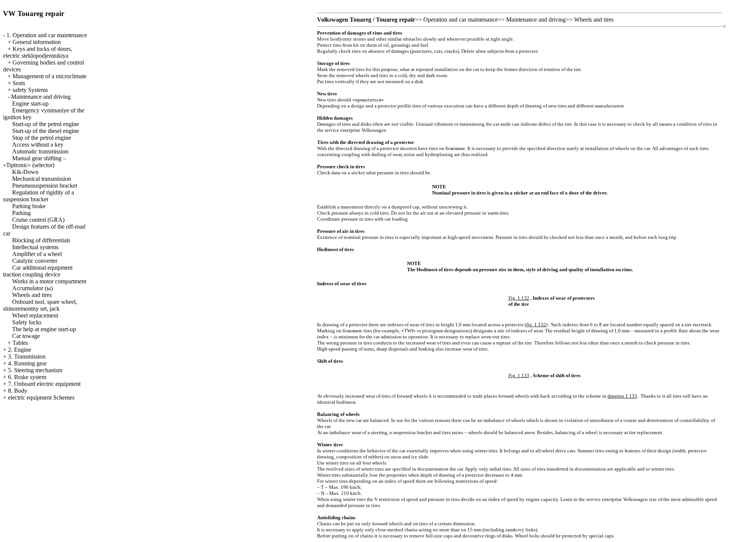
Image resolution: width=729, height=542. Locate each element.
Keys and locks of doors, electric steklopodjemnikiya (37, 52)
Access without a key (37, 144)
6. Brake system (27, 377)
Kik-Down (25, 172)
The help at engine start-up (44, 329)
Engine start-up (30, 103)
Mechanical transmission (41, 178)
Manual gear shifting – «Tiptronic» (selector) (34, 161)
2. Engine (19, 349)
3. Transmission (27, 356)
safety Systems (30, 90)
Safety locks (26, 322)
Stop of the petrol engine (41, 137)
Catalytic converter (34, 261)
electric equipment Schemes (41, 397)
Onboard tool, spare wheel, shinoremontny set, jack (40, 305)
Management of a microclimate (50, 76)
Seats (19, 83)
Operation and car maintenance (460, 19)
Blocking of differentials (41, 240)
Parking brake (29, 206)
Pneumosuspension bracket (44, 185)
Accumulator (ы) (32, 288)
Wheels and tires (32, 295)
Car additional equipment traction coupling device (38, 271)
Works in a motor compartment (49, 281)
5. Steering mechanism (35, 370)
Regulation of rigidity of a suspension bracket (38, 195)
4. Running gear (27, 363)
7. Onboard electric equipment (44, 384)
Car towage (26, 336)
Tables (20, 343)
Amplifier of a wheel (37, 254)
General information (37, 42)
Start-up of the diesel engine (45, 131)
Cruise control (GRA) (38, 219)
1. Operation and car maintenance (46, 35)
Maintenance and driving (41, 96)
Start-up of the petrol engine (45, 124)
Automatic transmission (40, 151)
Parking (21, 213)
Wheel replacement (35, 315)
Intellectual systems (35, 247)
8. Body (17, 390)
